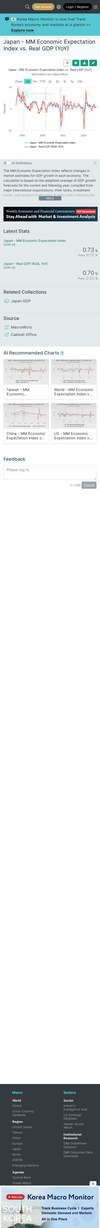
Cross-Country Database (23, 1113)
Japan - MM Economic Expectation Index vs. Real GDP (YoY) (49, 45)
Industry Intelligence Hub (75, 1107)
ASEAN (17, 1160)
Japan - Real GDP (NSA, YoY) (25, 264)
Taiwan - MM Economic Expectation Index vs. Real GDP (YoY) (25, 392)
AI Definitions (22, 163)
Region (17, 1121)
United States (22, 1127)
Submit (89, 485)
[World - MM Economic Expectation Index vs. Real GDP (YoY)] (74, 372)
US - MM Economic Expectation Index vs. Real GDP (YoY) (73, 435)
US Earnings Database (72, 1116)
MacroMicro (8, 7)
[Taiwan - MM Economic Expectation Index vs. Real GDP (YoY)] (26, 372)
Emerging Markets (25, 1165)
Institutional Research (72, 1136)
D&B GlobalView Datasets (75, 1145)
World (16, 1100)
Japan (16, 1149)
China (16, 1138)
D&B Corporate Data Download (78, 1154)
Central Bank (21, 1177)
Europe (17, 1143)
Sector (68, 1100)
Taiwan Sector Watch (74, 1125)
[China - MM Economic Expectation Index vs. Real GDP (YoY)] (26, 416)
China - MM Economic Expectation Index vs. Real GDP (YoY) (26, 435)
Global (16, 1105)
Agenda (18, 1172)
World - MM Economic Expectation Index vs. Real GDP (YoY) (73, 392)
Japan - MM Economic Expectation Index (34, 241)
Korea (16, 1154)
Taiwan (17, 1132)
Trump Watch (21, 1183)
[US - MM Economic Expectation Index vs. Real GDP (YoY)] (74, 416)
